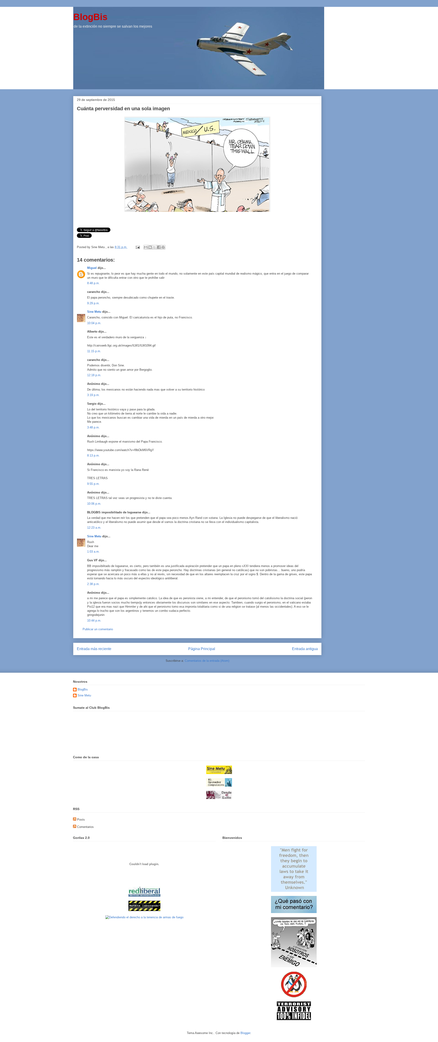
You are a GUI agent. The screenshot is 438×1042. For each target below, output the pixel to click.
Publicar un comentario (98, 629)
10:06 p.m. (94, 503)
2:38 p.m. (93, 584)
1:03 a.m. (93, 551)
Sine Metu (94, 311)
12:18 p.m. (94, 375)
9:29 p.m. (93, 303)
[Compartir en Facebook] (158, 247)
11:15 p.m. (94, 351)
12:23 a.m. (94, 527)
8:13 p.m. (93, 455)
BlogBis (90, 17)
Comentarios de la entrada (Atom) (207, 660)
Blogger (245, 1033)
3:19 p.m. (93, 395)
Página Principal (201, 649)
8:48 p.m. (93, 283)
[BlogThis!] (150, 247)
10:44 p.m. (94, 620)
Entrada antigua (305, 649)
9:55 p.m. (93, 484)
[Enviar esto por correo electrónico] (145, 247)
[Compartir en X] (154, 247)
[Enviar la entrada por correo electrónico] (137, 247)
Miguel (92, 268)
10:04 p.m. (94, 323)
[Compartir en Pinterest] (163, 247)
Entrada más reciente (94, 649)
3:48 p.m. (93, 427)
